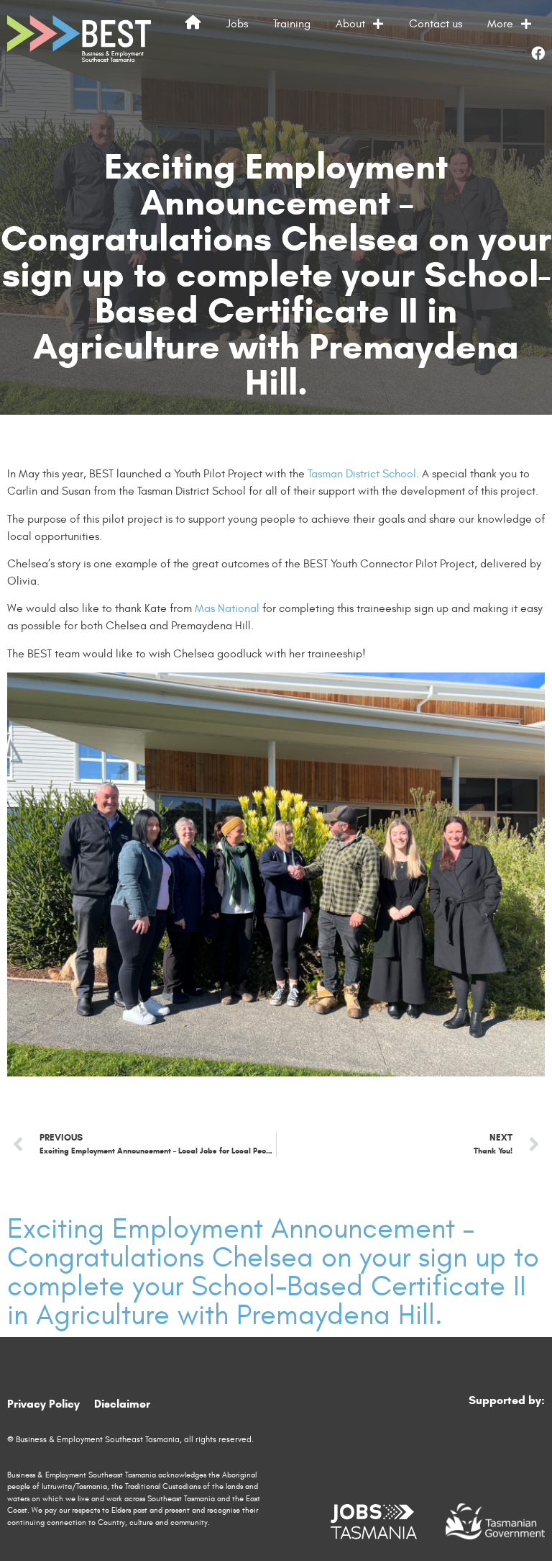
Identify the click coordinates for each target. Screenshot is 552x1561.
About (350, 23)
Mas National (227, 608)
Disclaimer (122, 1404)
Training (291, 23)
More (500, 23)
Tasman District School (362, 473)
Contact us (435, 23)
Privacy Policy (43, 1404)
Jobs (237, 23)
